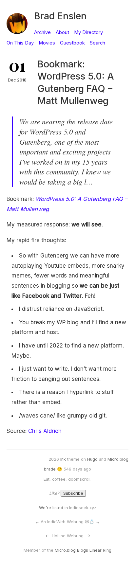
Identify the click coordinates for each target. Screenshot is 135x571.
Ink (63, 459)
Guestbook (72, 43)
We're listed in (53, 507)
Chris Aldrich (45, 431)
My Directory (88, 32)
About (62, 32)
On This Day (20, 43)
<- (47, 535)
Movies (47, 43)
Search (97, 43)
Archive (42, 32)
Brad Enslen (60, 16)
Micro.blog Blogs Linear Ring (83, 550)
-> (88, 535)
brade (50, 469)
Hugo (92, 459)
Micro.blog (117, 459)
